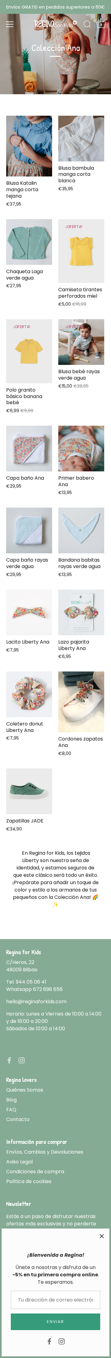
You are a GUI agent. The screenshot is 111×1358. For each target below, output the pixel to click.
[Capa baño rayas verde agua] (29, 530)
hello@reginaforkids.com (36, 1001)
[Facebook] (49, 1340)
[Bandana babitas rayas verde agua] (81, 530)
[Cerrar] (102, 1236)
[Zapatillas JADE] (29, 791)
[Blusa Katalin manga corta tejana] (29, 146)
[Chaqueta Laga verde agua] (29, 242)
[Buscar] (87, 25)
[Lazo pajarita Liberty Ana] (81, 612)
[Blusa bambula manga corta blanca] (81, 138)
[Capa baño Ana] (29, 448)
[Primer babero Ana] (81, 448)
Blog (11, 1099)
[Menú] (10, 24)
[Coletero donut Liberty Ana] (29, 694)
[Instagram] (62, 1340)
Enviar (55, 1322)
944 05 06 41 (31, 981)
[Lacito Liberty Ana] (29, 612)
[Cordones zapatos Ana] (81, 702)
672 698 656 (48, 989)
